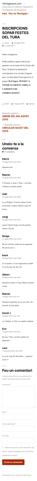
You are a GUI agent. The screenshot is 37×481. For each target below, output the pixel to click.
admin (7, 43)
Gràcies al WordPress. (24, 475)
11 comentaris (10, 46)
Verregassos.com (12, 3)
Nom (4, 412)
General (31, 104)
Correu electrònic (9, 424)
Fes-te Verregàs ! (18, 13)
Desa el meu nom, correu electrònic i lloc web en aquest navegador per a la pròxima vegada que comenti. (18, 451)
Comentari (6, 385)
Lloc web (5, 436)
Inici (4, 13)
